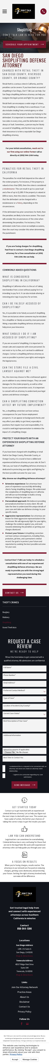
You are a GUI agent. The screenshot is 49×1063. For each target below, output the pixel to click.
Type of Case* (9, 698)
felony (19, 203)
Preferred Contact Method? (14, 690)
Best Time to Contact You (13, 757)
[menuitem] (24, 612)
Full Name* (8, 667)
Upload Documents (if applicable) (16, 750)
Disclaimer (24, 1001)
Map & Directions (24, 955)
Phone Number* (10, 675)
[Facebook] (21, 1023)
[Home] (23, 11)
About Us (24, 996)
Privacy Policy (24, 1011)
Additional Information (12, 735)
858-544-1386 (24, 928)
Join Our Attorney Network (24, 987)
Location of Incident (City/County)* (17, 706)
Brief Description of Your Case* (16, 721)
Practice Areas (24, 991)
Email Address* (9, 683)
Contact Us (24, 1006)
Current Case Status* (12, 713)
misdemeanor (9, 189)
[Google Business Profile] (27, 1023)
